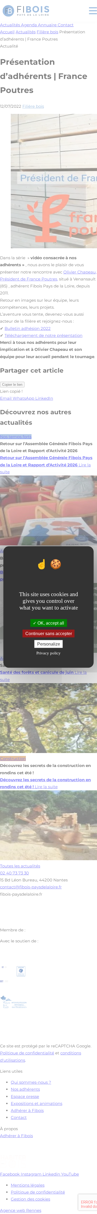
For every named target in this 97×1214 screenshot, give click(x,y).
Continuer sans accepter (48, 633)
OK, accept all (50, 623)
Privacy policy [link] (48, 653)
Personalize (48, 644)
